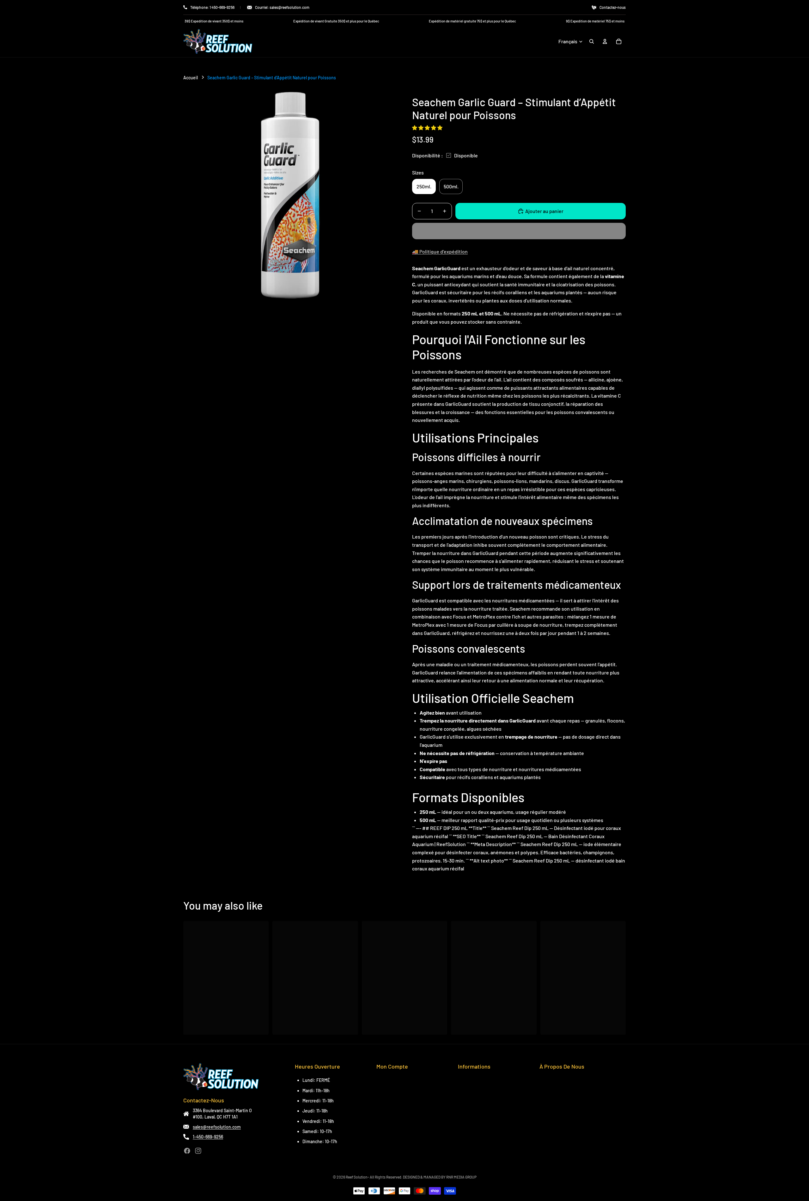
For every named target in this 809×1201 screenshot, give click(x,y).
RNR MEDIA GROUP (461, 1177)
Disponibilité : (427, 155)
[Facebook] (187, 1151)
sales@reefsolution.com (217, 1127)
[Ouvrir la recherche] (592, 41)
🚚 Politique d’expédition (440, 251)
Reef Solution (357, 1177)
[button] (427, 128)
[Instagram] (198, 1151)
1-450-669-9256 (208, 1136)
